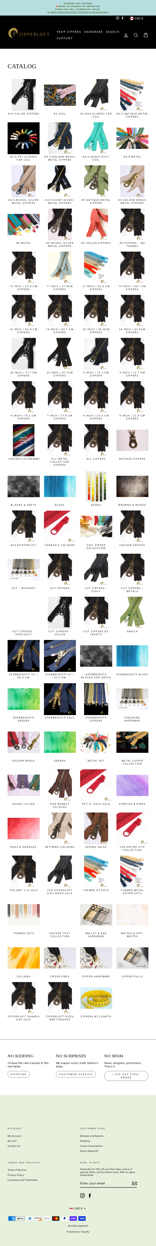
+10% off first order (126, 1076)
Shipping (18, 1074)
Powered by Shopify (78, 1231)
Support (65, 38)
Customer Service (76, 1074)
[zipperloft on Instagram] (82, 1195)
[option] (78, 8)
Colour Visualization (91, 1146)
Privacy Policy (16, 1175)
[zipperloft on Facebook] (90, 1195)
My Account (14, 1136)
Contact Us (14, 1146)
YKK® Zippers (69, 31)
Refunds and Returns (91, 1136)
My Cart (12, 1140)
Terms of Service (17, 1169)
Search (113, 31)
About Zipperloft (89, 1150)
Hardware (93, 31)
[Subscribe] (134, 1183)
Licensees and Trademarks (22, 1179)
